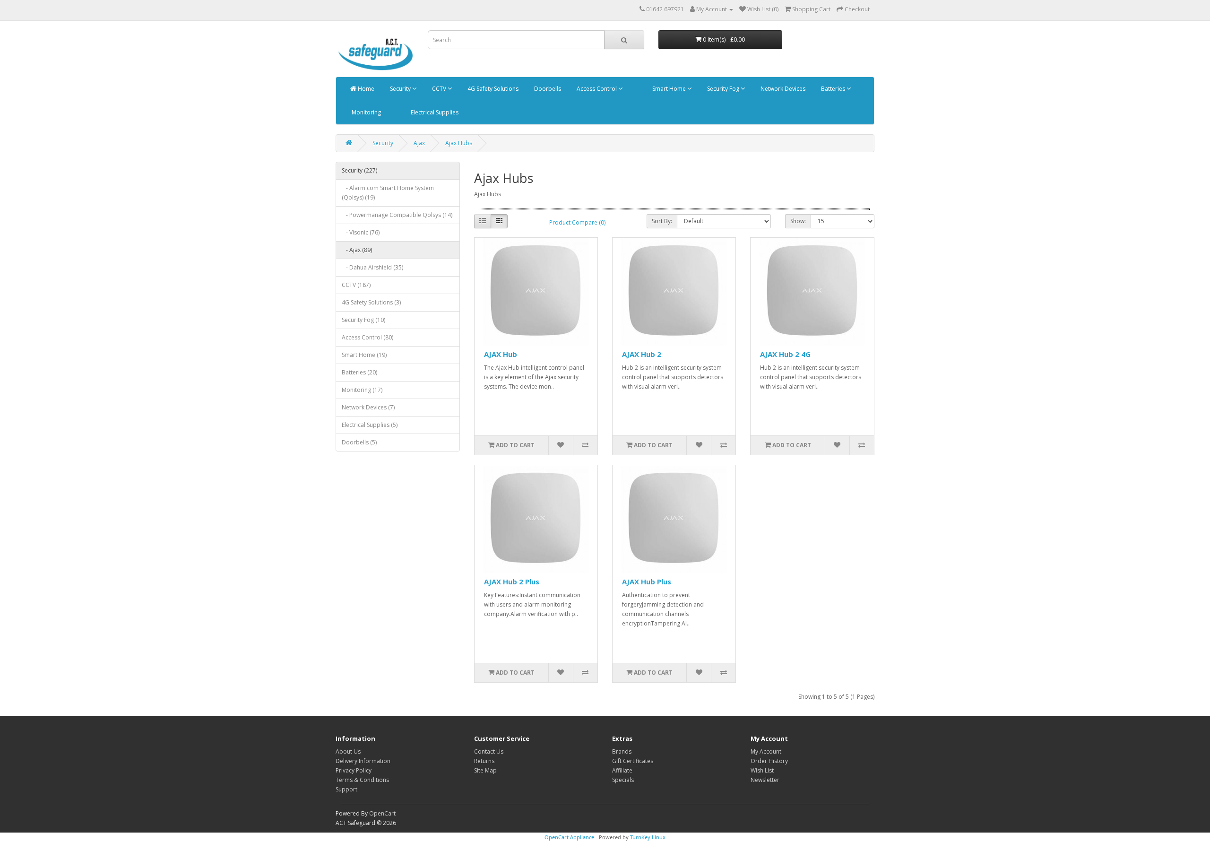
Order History (769, 761)
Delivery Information (363, 761)
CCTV (439, 89)
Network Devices (782, 89)
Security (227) (359, 170)
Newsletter (765, 780)
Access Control (596, 89)
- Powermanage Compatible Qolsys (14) (397, 215)
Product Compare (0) (577, 222)
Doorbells (547, 89)
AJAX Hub (500, 354)
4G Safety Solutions (492, 89)
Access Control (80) (367, 337)
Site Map (485, 770)
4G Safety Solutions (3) (371, 302)
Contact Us (488, 751)
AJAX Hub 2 (641, 354)
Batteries (833, 89)
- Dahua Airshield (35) (372, 267)
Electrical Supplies (433, 112)
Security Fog (723, 89)
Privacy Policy (354, 770)
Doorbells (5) (359, 442)
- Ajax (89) (357, 250)
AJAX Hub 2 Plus (511, 581)
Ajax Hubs (458, 143)
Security (400, 89)
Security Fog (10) (363, 320)
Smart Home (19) (364, 355)
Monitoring (365, 112)
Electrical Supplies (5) (370, 425)
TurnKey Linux (648, 837)
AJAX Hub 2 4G (785, 354)
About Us (348, 751)
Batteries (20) (359, 372)
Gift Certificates (632, 761)
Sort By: (662, 221)
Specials (623, 780)
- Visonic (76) (361, 232)
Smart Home (669, 89)
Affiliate (622, 770)
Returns (484, 761)
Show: (798, 221)
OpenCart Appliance (569, 837)
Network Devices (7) (368, 407)
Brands (621, 751)
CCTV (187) (356, 285)
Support (346, 789)
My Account (766, 751)
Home (365, 89)
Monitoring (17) (362, 390)
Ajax (419, 143)
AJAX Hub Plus (646, 581)
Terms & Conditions (362, 780)
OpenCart (382, 813)
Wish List (762, 770)
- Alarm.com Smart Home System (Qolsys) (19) (388, 192)
